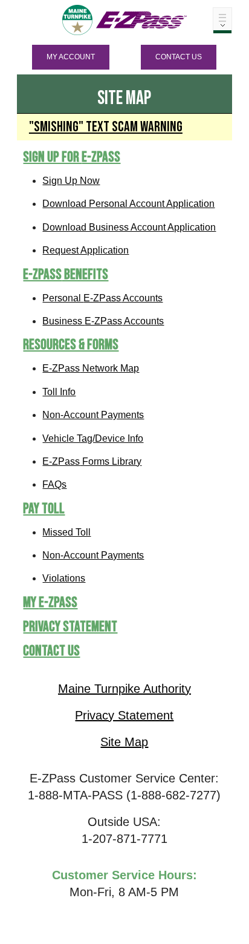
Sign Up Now (71, 180)
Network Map (90, 368)
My (50, 602)
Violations (63, 578)
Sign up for (71, 157)
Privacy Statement (70, 626)
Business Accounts (103, 321)
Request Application (85, 250)
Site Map (124, 742)
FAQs (54, 484)
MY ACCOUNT (71, 57)
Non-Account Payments (93, 415)
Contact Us (178, 57)
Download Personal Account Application (128, 203)
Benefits (65, 274)
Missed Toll (66, 532)
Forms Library (91, 461)
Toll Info (59, 392)
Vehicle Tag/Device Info (92, 438)
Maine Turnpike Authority (124, 688)
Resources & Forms (70, 344)
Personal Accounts (102, 298)
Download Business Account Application (129, 227)
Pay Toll (44, 508)
